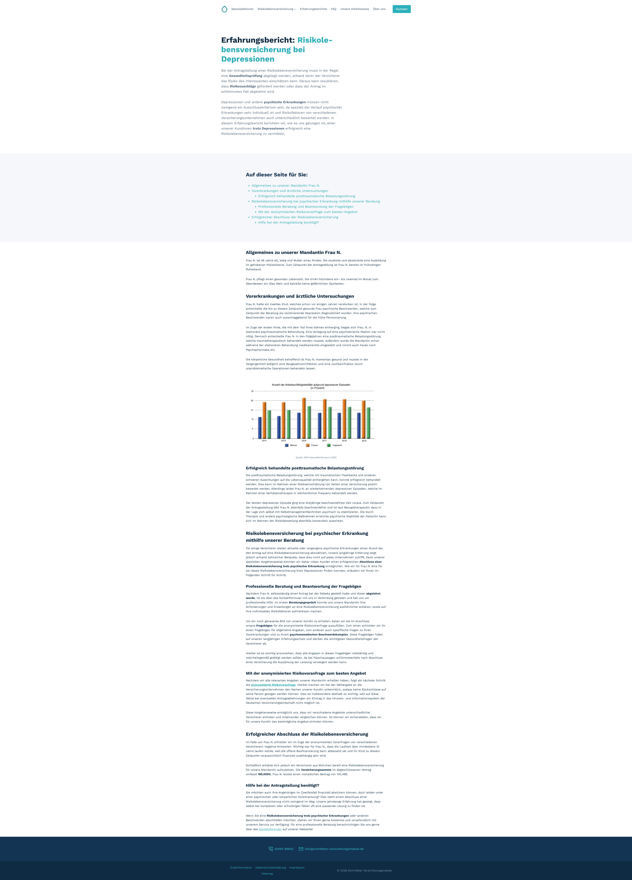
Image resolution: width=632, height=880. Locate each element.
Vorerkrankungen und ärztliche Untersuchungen (290, 191)
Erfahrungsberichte (313, 9)
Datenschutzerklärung (270, 867)
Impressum (296, 867)
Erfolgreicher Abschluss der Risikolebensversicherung (295, 217)
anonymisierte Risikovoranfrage (273, 684)
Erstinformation (241, 867)
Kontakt (402, 9)
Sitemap (267, 873)
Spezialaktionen (242, 9)
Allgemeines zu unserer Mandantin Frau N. (286, 185)
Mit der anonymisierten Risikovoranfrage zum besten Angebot (307, 212)
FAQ (333, 9)
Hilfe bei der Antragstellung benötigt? (288, 222)
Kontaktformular (270, 829)
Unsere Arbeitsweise (355, 9)
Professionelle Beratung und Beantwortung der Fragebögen (306, 207)
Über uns (379, 9)
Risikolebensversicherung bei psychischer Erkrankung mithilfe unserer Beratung (316, 201)
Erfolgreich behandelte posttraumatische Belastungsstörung (306, 196)
